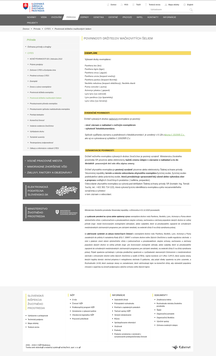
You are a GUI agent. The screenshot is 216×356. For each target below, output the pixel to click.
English (190, 5)
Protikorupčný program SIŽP (83, 307)
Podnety (117, 330)
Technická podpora (35, 320)
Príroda (71, 17)
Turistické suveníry (37, 137)
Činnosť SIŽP (77, 303)
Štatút (159, 310)
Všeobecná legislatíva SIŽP (83, 315)
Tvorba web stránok (33, 347)
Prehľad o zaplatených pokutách (127, 307)
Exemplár (33, 81)
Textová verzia (154, 5)
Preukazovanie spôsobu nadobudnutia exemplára (50, 109)
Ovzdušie (56, 17)
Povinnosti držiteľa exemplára (41, 92)
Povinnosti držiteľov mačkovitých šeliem (73, 29)
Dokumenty (161, 295)
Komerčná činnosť (37, 120)
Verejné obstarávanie (122, 315)
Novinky (31, 17)
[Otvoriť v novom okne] (180, 347)
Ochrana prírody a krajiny (39, 47)
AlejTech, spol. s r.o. (71, 347)
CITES (48, 29)
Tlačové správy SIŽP (122, 311)
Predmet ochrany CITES (39, 76)
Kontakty (153, 17)
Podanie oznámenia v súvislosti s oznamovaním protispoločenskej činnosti (130, 335)
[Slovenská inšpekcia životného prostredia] (34, 7)
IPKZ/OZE (127, 17)
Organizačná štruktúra (165, 318)
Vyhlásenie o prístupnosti (38, 316)
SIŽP (72, 295)
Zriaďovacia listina (164, 300)
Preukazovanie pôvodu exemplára (43, 104)
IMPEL (140, 17)
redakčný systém (51, 347)
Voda (44, 17)
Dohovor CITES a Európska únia (43, 70)
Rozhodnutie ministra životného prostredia (169, 304)
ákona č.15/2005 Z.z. (175, 134)
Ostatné (113, 17)
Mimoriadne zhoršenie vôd (47, 166)
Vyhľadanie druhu (37, 132)
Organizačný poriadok (165, 314)
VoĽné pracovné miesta (44, 160)
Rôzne (117, 319)
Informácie (169, 17)
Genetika (98, 17)
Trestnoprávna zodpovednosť (41, 143)
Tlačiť (138, 5)
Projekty (32, 23)
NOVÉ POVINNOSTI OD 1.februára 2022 (46, 59)
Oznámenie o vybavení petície (84, 311)
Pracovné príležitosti (80, 319)
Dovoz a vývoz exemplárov (40, 87)
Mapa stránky (173, 5)
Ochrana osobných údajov (167, 325)
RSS (126, 5)
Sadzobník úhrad (121, 300)
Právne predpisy (36, 64)
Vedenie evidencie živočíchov (42, 126)
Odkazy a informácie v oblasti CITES (44, 148)
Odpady (84, 17)
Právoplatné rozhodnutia (124, 303)
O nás (74, 300)
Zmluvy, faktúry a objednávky (49, 172)
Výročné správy (163, 321)
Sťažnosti (118, 326)
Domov (113, 5)
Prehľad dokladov (37, 115)
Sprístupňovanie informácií (125, 323)
